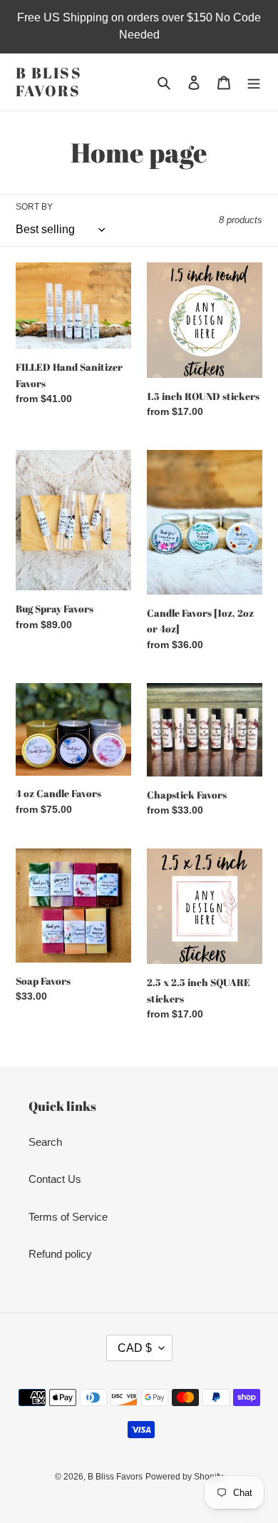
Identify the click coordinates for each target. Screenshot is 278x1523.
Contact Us (55, 1179)
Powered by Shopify (184, 1477)
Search (45, 1142)
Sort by (34, 207)
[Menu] (254, 82)
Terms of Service (68, 1217)
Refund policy (60, 1254)
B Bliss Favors (49, 82)
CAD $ (135, 1348)
